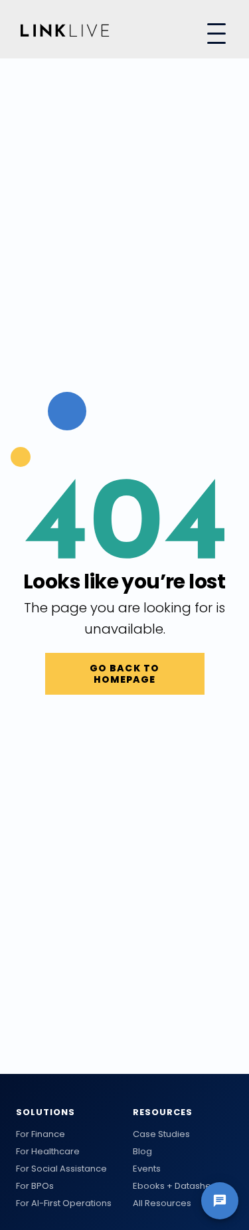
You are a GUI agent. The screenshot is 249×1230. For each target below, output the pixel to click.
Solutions (45, 1112)
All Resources (162, 1203)
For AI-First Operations (64, 1203)
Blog (142, 1152)
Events (147, 1169)
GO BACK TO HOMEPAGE (124, 673)
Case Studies (161, 1134)
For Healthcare (48, 1152)
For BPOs (35, 1186)
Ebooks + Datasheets (178, 1186)
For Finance (40, 1134)
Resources (163, 1112)
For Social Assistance (61, 1169)
